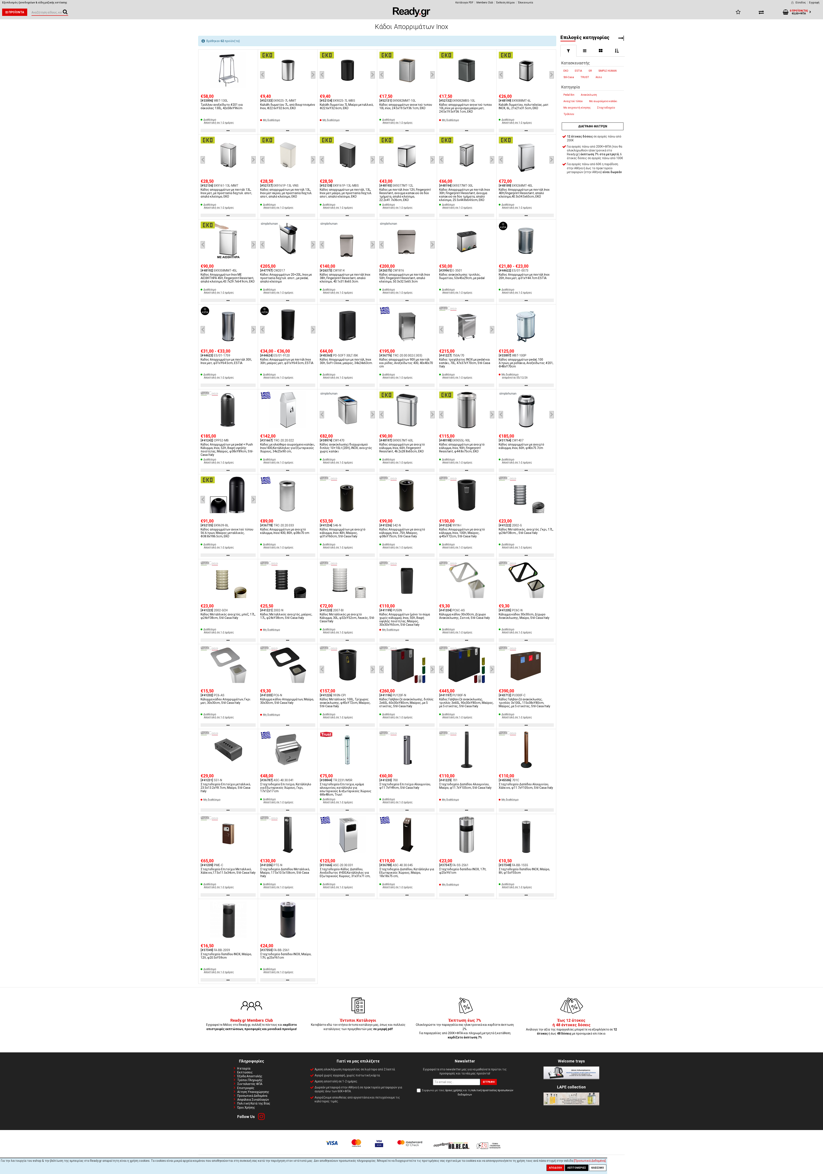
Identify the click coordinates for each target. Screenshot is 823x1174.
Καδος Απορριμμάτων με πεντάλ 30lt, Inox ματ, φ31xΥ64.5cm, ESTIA (226, 361)
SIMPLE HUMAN (607, 70)
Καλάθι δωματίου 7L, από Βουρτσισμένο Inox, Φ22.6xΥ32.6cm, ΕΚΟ (287, 106)
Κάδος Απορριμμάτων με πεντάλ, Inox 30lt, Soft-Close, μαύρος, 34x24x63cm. (346, 361)
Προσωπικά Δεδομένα (252, 1095)
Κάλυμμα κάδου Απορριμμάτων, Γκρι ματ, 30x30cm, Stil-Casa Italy (225, 701)
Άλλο (599, 77)
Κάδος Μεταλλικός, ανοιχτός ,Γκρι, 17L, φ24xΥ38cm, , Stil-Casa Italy (526, 531)
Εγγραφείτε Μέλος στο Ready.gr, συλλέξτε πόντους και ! (251, 1025)
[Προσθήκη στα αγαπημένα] (253, 54)
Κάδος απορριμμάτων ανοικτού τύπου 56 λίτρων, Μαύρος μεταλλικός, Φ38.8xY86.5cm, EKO (227, 533)
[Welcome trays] (571, 1077)
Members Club (484, 2)
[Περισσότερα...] (228, 70)
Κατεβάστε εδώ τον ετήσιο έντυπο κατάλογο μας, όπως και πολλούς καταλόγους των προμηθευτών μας (358, 1025)
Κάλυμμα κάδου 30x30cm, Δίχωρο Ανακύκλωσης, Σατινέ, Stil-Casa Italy (464, 616)
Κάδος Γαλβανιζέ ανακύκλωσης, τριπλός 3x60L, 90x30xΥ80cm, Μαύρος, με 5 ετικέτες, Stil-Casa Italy (466, 703)
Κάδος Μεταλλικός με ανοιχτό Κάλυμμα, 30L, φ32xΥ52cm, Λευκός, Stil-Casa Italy (347, 618)
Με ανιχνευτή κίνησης (577, 107)
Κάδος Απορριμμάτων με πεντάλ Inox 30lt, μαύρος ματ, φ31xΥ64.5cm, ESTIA (286, 361)
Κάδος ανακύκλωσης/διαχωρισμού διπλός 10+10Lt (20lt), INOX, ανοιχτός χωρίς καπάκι (346, 448)
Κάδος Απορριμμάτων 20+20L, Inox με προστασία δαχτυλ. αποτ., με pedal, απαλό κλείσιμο (286, 278)
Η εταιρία (243, 1068)
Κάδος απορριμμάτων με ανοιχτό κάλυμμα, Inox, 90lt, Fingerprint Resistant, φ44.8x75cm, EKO (462, 448)
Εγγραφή (814, 2)
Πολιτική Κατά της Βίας (253, 1103)
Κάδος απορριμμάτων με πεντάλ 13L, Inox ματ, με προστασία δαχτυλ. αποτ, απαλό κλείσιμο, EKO (226, 193)
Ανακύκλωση (589, 94)
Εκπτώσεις (245, 1072)
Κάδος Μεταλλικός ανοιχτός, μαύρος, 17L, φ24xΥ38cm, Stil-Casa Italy (286, 616)
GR (590, 70)
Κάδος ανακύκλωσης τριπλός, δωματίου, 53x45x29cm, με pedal (462, 276)
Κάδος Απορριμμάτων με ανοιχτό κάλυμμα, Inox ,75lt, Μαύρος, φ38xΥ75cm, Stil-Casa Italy (402, 533)
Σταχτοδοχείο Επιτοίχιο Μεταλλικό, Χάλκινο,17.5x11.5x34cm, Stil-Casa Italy (228, 870)
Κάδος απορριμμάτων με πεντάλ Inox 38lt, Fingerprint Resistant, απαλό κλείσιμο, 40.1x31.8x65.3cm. (345, 278)
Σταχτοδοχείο (606, 107)
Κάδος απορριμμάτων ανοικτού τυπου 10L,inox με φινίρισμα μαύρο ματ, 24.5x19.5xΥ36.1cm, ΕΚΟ (465, 108)
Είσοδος (801, 2)
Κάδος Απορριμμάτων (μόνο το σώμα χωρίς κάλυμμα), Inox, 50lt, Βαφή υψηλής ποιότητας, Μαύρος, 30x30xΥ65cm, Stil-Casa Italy (404, 619)
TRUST (584, 77)
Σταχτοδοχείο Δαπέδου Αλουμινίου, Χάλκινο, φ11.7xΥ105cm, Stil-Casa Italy (526, 786)
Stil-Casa (568, 77)
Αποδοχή (555, 1167)
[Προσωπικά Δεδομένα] (590, 1160)
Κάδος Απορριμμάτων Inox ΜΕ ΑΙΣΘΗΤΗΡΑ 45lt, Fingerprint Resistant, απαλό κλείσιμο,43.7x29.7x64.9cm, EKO (228, 278)
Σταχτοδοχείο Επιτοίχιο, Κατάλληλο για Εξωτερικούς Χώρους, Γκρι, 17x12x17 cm (285, 788)
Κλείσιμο (597, 1167)
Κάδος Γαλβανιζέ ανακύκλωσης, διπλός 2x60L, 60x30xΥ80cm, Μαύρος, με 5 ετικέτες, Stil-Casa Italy (406, 703)
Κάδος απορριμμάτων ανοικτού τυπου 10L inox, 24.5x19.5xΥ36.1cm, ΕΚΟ (405, 106)
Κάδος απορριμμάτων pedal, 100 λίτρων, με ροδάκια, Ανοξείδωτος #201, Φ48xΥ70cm (526, 363)
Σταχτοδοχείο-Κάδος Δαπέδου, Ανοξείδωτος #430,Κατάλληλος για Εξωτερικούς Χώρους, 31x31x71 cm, (345, 872)
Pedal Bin (568, 94)
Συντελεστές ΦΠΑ (249, 1084)
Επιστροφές (245, 1088)
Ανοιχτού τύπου (573, 101)
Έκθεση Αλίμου (505, 2)
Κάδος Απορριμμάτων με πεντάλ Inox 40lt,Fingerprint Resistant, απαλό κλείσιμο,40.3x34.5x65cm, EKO (524, 193)
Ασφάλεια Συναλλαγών (253, 1099)
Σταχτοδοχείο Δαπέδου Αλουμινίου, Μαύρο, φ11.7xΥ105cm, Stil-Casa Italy (465, 786)
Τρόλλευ (568, 114)
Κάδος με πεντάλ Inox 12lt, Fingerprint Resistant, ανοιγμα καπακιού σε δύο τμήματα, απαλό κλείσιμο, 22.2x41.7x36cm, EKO (405, 195)
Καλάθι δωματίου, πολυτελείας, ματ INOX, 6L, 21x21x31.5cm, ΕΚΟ (523, 106)
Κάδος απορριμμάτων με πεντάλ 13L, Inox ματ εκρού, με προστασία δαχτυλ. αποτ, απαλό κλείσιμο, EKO (286, 193)
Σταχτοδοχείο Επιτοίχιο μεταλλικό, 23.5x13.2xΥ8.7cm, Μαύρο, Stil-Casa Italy (226, 788)
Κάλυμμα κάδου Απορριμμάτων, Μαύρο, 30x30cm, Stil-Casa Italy (287, 701)
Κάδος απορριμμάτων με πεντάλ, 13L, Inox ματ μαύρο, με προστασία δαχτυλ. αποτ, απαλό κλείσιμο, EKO (346, 193)
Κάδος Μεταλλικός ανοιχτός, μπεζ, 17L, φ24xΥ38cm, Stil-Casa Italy (228, 616)
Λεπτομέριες (576, 1167)
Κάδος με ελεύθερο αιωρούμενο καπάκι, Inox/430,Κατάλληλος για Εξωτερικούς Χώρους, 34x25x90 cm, (287, 448)
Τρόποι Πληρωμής (250, 1080)
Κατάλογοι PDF (464, 2)
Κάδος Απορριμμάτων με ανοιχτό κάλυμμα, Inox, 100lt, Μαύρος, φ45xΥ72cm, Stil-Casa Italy (462, 533)
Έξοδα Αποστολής (249, 1076)
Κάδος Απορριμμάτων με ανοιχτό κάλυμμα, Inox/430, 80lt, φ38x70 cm (284, 531)
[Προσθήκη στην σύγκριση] (253, 62)
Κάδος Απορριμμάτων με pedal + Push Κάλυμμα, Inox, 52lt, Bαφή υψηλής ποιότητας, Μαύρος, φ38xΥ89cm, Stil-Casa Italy (227, 449)
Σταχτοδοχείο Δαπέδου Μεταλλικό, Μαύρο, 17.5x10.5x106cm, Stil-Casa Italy (285, 872)
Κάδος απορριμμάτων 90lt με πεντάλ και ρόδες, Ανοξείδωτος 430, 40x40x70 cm (406, 363)
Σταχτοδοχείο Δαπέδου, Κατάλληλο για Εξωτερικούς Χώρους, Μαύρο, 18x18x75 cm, (406, 872)
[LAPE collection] (571, 1104)
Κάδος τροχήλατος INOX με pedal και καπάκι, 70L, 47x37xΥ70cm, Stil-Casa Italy (464, 363)
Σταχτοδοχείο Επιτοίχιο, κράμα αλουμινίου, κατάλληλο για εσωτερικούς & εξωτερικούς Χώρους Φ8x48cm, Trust (345, 789)
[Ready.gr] (411, 16)
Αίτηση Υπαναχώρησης (253, 1092)
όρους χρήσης (454, 1090)
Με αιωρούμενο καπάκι (603, 101)
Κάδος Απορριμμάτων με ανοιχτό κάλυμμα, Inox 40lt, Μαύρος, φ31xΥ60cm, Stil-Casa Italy (342, 533)
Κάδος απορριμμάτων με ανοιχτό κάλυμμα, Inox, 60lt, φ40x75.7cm (521, 446)
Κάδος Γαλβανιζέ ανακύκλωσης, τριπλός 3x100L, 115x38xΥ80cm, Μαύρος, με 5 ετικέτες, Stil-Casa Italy (524, 703)
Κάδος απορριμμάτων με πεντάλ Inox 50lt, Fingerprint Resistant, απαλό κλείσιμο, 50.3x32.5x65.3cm (404, 278)
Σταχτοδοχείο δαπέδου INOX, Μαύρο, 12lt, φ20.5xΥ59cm (226, 955)
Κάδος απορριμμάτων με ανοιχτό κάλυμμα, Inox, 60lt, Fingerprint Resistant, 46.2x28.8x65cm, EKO (402, 448)
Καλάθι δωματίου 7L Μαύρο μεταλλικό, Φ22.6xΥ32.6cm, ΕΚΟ (347, 106)
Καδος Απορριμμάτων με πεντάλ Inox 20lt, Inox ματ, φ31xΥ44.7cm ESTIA (524, 276)
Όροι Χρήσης (246, 1107)
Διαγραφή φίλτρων (592, 126)
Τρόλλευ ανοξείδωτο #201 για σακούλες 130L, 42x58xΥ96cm (222, 106)
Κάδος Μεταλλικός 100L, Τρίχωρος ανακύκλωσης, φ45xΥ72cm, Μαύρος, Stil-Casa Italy (345, 703)
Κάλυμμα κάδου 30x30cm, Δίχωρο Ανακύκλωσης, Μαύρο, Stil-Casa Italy (524, 616)
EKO (565, 70)
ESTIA (578, 70)
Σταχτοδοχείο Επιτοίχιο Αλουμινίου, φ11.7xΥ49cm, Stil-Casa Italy (405, 786)
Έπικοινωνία (525, 2)
